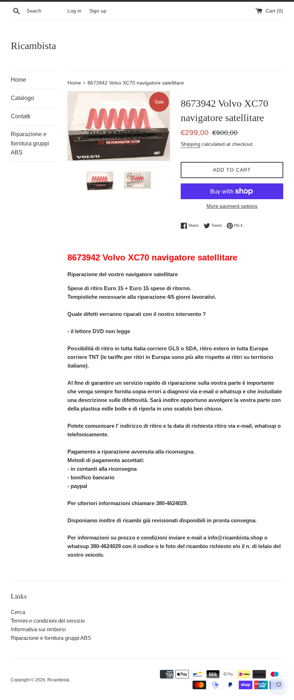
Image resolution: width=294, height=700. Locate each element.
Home (18, 80)
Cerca (18, 612)
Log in (74, 11)
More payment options (232, 206)
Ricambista (33, 45)
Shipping (190, 144)
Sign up (97, 11)
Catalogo (22, 98)
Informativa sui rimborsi (38, 629)
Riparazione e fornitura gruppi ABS (30, 143)
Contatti (20, 116)
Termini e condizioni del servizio (48, 621)
